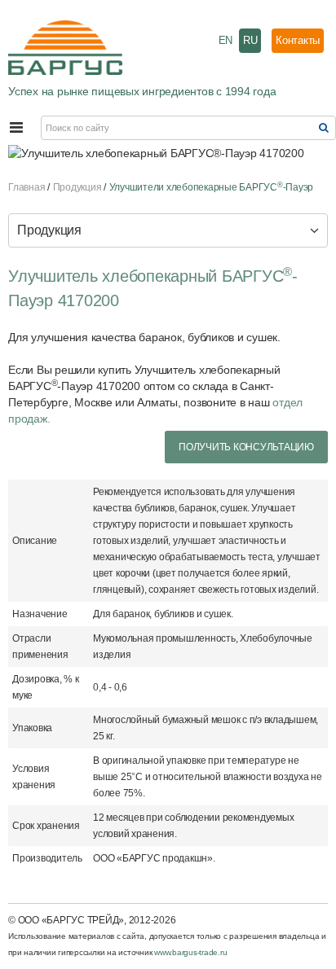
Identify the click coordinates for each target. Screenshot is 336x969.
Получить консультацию (246, 447)
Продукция (77, 187)
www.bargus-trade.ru (190, 952)
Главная (26, 187)
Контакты (298, 40)
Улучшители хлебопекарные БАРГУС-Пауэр (211, 187)
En (226, 40)
